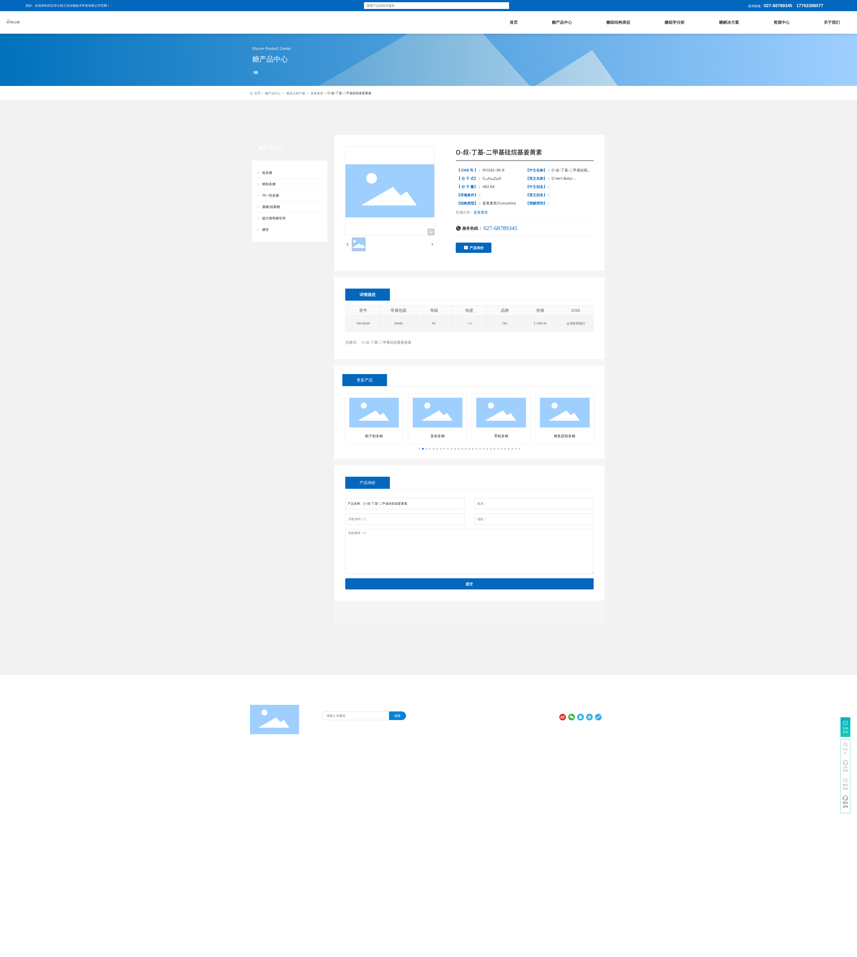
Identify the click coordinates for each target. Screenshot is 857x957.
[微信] (571, 717)
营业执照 (480, 946)
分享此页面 (593, 709)
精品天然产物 (295, 93)
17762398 (806, 5)
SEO (492, 946)
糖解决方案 (363, 706)
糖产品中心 (270, 59)
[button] (419, 449)
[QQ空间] (589, 717)
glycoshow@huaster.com (530, 826)
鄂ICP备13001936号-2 (454, 946)
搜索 (498, 5)
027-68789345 (778, 5)
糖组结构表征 (343, 706)
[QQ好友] (580, 717)
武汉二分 (600, 946)
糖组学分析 (382, 706)
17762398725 (512, 801)
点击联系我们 (575, 323)
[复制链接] (598, 717)
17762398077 (512, 792)
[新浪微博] (562, 717)
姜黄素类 (317, 93)
